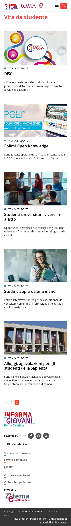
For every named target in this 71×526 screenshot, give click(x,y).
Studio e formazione (17, 453)
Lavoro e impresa (15, 460)
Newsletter (19, 444)
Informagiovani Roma (33, 511)
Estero (8, 466)
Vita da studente (18, 68)
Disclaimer (61, 522)
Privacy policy (20, 518)
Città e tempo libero (17, 482)
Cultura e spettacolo (17, 475)
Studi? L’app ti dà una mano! (30, 291)
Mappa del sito (38, 518)
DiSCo (9, 73)
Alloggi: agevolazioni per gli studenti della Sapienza (29, 366)
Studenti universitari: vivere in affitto (32, 217)
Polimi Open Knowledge (26, 146)
